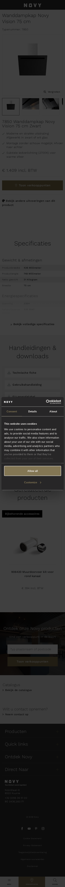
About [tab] (53, 411)
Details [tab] (32, 411)
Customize (30, 482)
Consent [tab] (12, 411)
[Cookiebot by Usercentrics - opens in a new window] (46, 402)
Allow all (32, 470)
